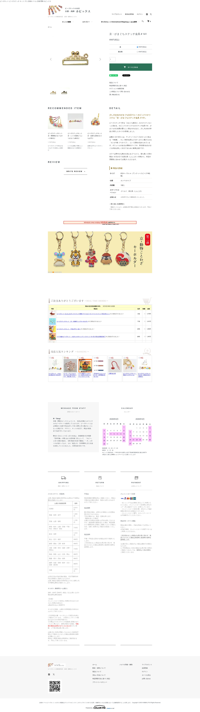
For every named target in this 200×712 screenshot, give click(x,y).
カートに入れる (133, 67)
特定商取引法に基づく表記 (118, 85)
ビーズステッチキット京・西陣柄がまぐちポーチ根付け (55, 135)
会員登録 (145, 668)
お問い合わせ (146, 678)
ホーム (50, 27)
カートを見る (146, 675)
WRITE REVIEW (74, 171)
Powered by (89, 708)
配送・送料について (99, 668)
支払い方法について (99, 675)
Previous (51, 59)
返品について (113, 82)
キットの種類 (66, 22)
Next (100, 59)
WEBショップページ (117, 454)
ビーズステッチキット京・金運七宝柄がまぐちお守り (95, 135)
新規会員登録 (129, 14)
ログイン (140, 14)
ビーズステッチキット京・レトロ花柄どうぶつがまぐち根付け (75, 135)
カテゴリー (86, 22)
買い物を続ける (114, 94)
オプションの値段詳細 (116, 88)
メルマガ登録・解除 (125, 664)
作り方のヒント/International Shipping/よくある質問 (119, 22)
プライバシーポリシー (99, 682)
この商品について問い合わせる (119, 91)
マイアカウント (117, 14)
